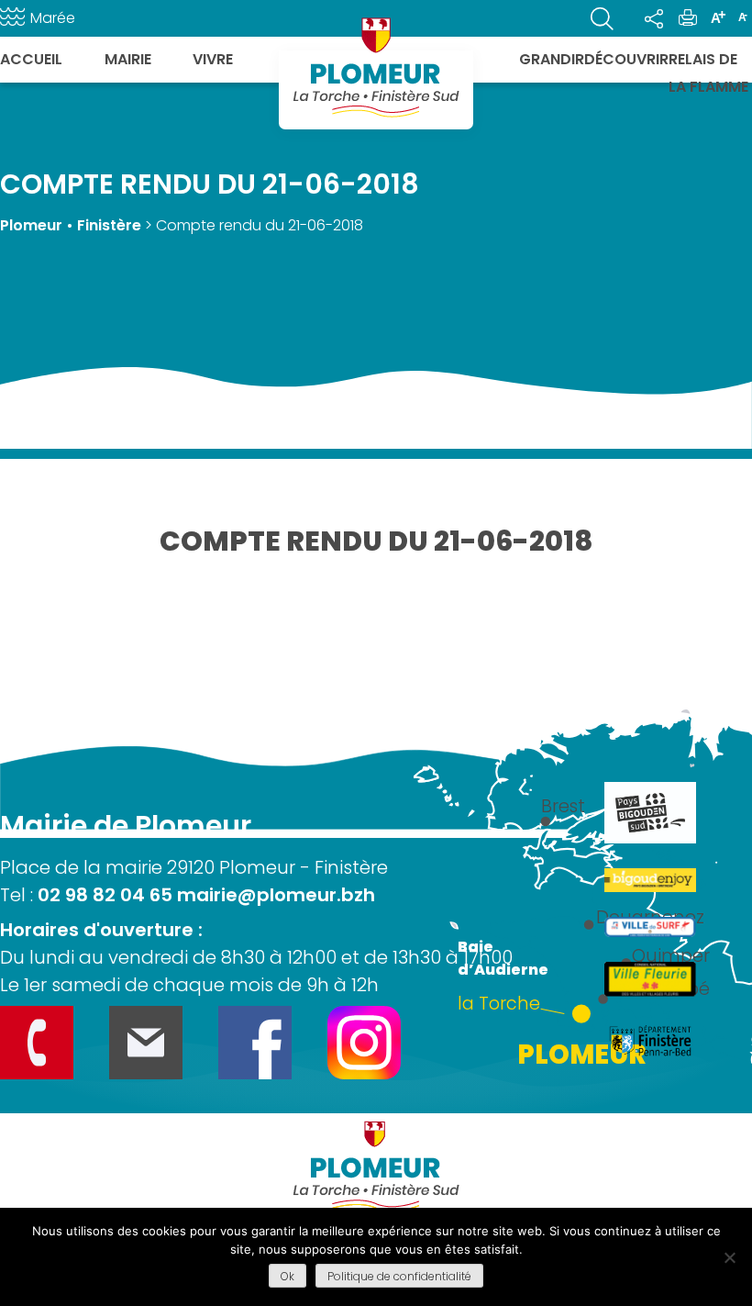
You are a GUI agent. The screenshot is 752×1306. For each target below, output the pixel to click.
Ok (287, 1276)
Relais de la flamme (708, 73)
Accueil (31, 59)
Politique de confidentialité (399, 1276)
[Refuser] (729, 1257)
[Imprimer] (688, 18)
